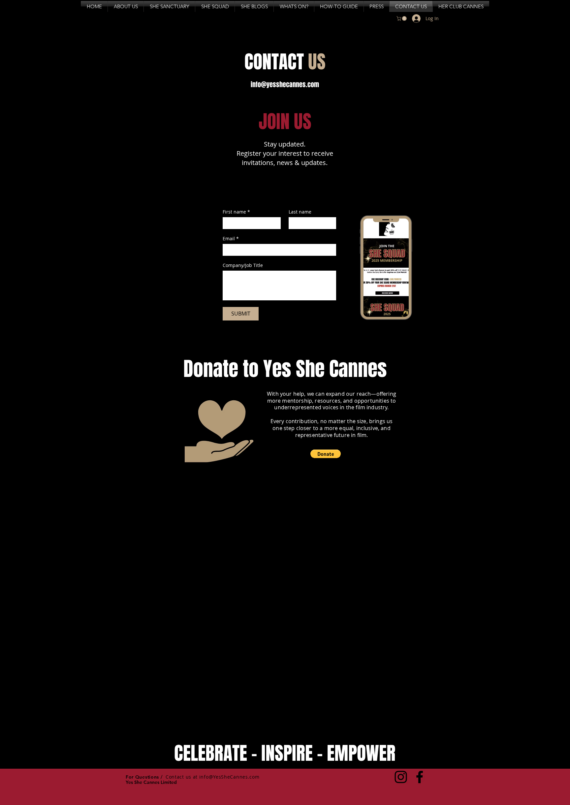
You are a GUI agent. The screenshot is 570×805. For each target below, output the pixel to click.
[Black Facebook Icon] (419, 777)
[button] (402, 18)
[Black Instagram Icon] (401, 777)
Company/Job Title (243, 265)
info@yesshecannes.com (285, 84)
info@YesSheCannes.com (229, 777)
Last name (300, 212)
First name (236, 212)
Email (231, 238)
